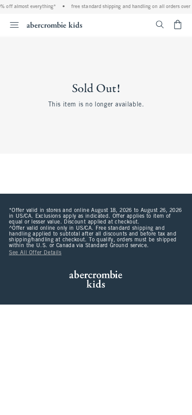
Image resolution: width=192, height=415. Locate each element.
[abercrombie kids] (54, 25)
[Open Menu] (10, 25)
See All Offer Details (35, 253)
